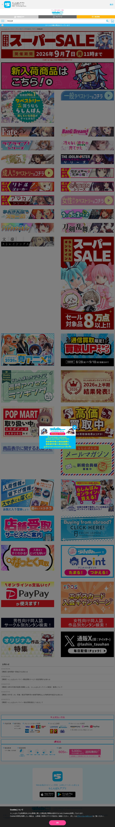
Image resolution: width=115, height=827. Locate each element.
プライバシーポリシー (85, 816)
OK (57, 823)
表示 (111, 4)
